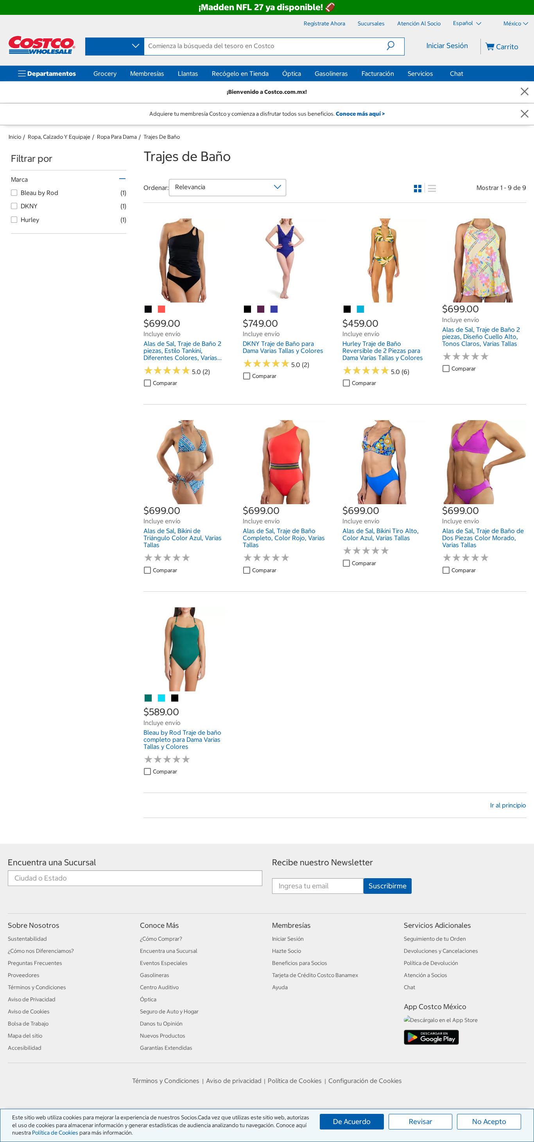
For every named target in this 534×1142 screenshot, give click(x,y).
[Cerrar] (525, 92)
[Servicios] (434, 73)
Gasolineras (331, 73)
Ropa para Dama (117, 136)
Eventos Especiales (164, 963)
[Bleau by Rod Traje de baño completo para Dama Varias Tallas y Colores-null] (148, 698)
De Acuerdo (352, 1121)
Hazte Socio (286, 950)
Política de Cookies (55, 1132)
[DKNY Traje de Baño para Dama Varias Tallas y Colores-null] (261, 309)
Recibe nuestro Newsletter (322, 862)
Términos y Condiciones (37, 987)
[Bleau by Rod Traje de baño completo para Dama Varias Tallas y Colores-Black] (175, 698)
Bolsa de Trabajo (28, 1023)
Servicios (420, 73)
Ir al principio (508, 805)
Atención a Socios (425, 975)
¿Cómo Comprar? (161, 938)
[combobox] (114, 46)
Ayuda (280, 987)
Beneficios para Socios (299, 963)
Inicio (15, 136)
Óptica (291, 73)
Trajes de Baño (161, 136)
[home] (42, 45)
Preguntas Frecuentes (35, 963)
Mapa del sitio (25, 1035)
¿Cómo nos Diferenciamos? (41, 950)
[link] (185, 298)
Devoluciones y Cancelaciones (441, 950)
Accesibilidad (24, 1047)
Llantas (188, 73)
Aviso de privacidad (234, 1081)
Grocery (104, 73)
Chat (456, 73)
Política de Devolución (431, 963)
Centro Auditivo (159, 987)
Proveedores (23, 975)
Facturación (378, 73)
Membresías (147, 73)
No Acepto (489, 1121)
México (512, 23)
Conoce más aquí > (360, 113)
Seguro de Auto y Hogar (169, 1011)
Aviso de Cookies (29, 1011)
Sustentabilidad (27, 938)
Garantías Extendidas (166, 1047)
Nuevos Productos (162, 1035)
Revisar (420, 1121)
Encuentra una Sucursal (52, 862)
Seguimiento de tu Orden (435, 938)
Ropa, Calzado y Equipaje (59, 136)
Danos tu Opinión (161, 1023)
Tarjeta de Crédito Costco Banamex (315, 975)
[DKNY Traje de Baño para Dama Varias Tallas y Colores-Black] (248, 309)
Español (463, 23)
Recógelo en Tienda (240, 73)
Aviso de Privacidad (32, 999)
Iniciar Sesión (447, 45)
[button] (395, 46)
